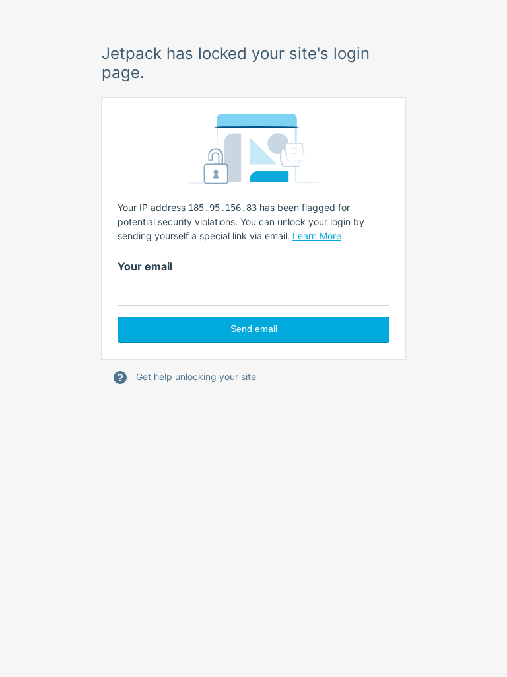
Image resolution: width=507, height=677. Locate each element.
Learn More (316, 235)
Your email (145, 266)
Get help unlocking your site (194, 376)
